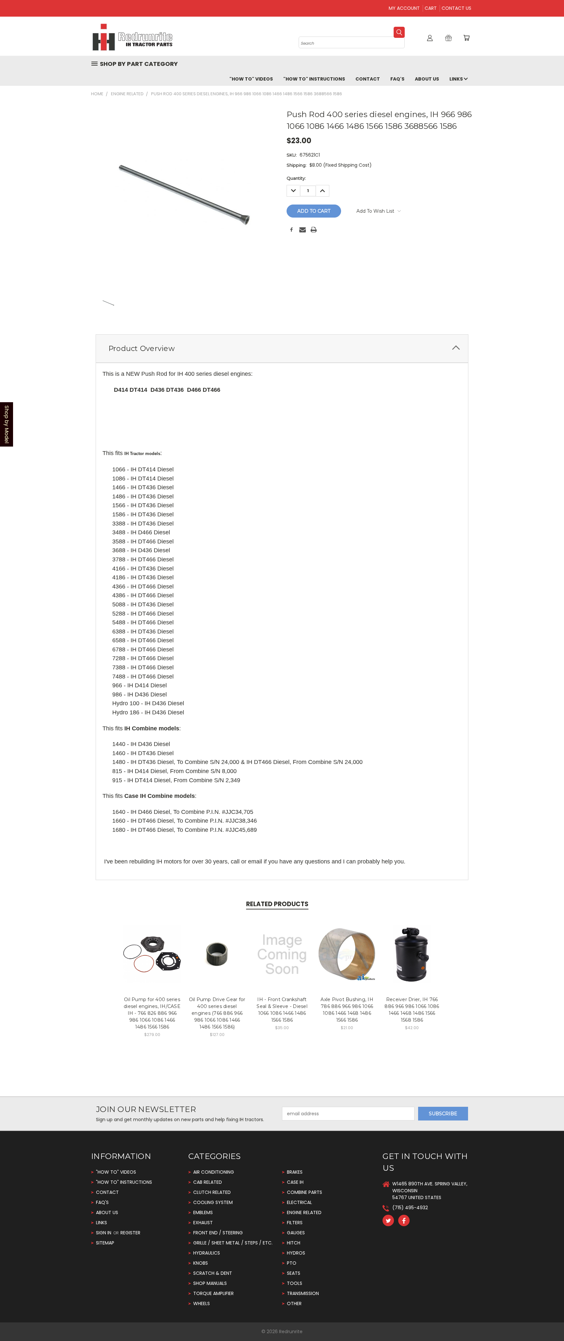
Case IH (295, 1182)
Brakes (295, 1172)
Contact (367, 79)
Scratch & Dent (212, 1273)
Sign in (104, 1232)
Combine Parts (304, 1192)
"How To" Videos (251, 79)
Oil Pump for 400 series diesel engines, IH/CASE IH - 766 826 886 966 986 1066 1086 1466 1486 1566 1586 (152, 1013)
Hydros (296, 1253)
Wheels (201, 1303)
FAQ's (397, 79)
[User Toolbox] (430, 38)
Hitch (293, 1243)
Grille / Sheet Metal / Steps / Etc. (233, 1243)
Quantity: (296, 178)
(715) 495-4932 (410, 1207)
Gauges (296, 1232)
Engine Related (304, 1212)
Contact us (456, 8)
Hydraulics (206, 1253)
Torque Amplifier (213, 1293)
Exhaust (203, 1222)
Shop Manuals (210, 1283)
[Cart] (466, 38)
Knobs (200, 1263)
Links (456, 79)
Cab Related (207, 1182)
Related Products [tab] (277, 904)
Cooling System (213, 1202)
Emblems (203, 1212)
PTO (291, 1263)
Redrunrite (291, 1331)
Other (294, 1303)
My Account (404, 8)
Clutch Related (212, 1192)
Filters (295, 1222)
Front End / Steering (218, 1232)
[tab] (282, 348)
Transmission (303, 1293)
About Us (427, 79)
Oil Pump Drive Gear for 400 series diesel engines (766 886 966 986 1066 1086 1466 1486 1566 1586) (217, 1013)
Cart (431, 8)
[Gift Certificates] (448, 38)
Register (130, 1232)
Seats (293, 1273)
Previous (547, 1321)
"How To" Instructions (314, 79)
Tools (294, 1283)
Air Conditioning (213, 1172)
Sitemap (105, 1243)
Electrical (299, 1202)
